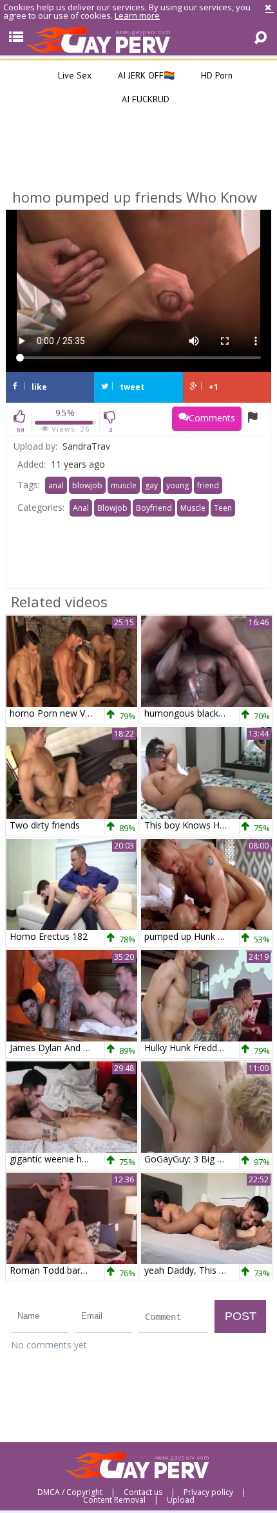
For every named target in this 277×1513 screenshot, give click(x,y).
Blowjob (112, 507)
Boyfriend (154, 507)
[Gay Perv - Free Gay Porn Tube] (138, 39)
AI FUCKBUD (144, 99)
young (177, 485)
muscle (124, 485)
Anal (81, 507)
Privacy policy (208, 1492)
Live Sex (73, 75)
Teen (223, 507)
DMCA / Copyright (69, 1492)
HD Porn (215, 75)
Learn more (137, 15)
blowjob (87, 485)
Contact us (143, 1492)
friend (208, 485)
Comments (212, 418)
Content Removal (114, 1500)
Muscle (192, 507)
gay (151, 485)
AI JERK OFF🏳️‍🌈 (145, 75)
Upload (181, 1500)
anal (56, 485)
